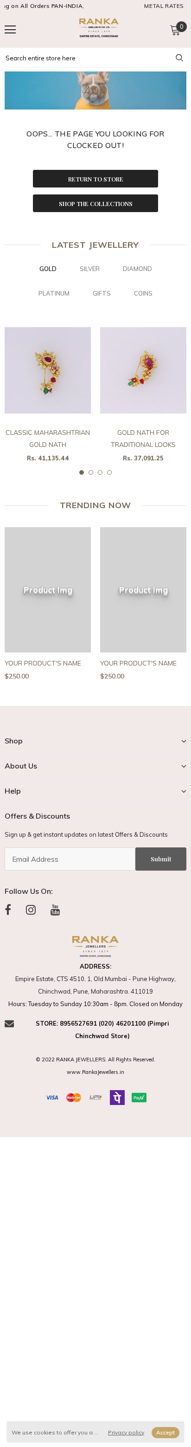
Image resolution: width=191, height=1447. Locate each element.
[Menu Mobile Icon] (10, 29)
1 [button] (81, 472)
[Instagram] (31, 910)
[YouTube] (55, 910)
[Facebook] (8, 910)
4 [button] (109, 472)
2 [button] (91, 472)
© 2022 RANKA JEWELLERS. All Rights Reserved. (95, 1059)
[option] (48, 395)
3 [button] (100, 472)
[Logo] (97, 29)
